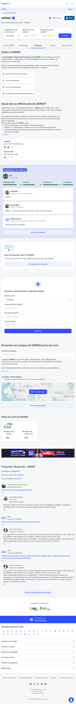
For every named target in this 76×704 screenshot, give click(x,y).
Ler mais (4, 135)
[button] (71, 700)
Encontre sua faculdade (9, 652)
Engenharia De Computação (30, 434)
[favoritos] (67, 3)
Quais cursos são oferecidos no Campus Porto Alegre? (20, 522)
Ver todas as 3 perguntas (10, 471)
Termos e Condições (9, 677)
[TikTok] (38, 684)
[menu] (72, 3)
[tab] (8, 45)
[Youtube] (45, 684)
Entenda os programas (9, 663)
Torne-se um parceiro (66, 677)
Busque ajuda (6, 668)
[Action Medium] (38, 453)
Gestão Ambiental (9, 434)
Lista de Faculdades (9, 13)
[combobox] (31, 35)
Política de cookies (41, 677)
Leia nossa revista (7, 657)
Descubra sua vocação (9, 641)
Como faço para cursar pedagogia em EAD (16, 490)
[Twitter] (41, 684)
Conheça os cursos (8, 647)
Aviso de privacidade (25, 677)
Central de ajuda (40, 620)
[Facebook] (30, 684)
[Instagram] (34, 684)
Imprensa (53, 677)
